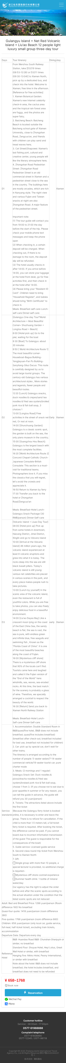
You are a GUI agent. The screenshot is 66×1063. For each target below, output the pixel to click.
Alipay (11, 1003)
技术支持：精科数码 (33, 1059)
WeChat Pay (14, 999)
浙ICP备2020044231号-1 (45, 1054)
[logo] (20, 4)
